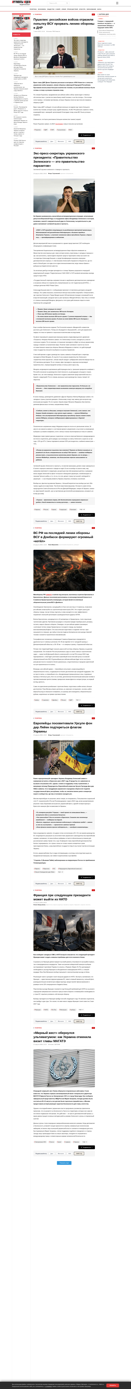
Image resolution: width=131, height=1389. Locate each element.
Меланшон (63, 1009)
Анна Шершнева (53, 544)
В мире (58, 9)
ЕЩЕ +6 (78, 700)
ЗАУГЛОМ (57, 1044)
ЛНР (52, 129)
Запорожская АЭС (40, 1142)
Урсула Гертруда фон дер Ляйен (44, 872)
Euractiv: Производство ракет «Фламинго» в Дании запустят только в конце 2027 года (21, 109)
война (36, 700)
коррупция (62, 509)
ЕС (54, 868)
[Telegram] (108, 3)
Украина (37, 509)
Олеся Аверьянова (39, 904)
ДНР (45, 129)
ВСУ (70, 129)
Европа (37, 868)
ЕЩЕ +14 (60, 872)
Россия (45, 509)
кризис (54, 509)
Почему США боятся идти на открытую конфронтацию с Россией (20, 143)
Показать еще (64, 1163)
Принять (113, 1385)
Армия (63, 9)
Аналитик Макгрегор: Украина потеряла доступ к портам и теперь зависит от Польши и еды (20, 132)
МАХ (69, 141)
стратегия (45, 700)
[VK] (112, 3)
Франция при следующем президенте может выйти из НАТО (21, 77)
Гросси (51, 1142)
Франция (37, 1009)
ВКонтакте (61, 141)
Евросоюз (46, 868)
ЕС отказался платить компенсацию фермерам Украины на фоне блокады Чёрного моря (20, 120)
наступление (61, 129)
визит (59, 1142)
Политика (33, 9)
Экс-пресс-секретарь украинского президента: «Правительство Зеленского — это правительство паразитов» (21, 45)
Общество (51, 9)
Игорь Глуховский (54, 173)
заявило (49, 594)
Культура (82, 9)
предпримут (59, 124)
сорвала (67, 1142)
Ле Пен (53, 1009)
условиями (48, 1386)
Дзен (51, 141)
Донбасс (55, 700)
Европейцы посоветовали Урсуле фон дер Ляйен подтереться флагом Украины (20, 67)
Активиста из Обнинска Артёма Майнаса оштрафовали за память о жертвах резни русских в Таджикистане (21, 99)
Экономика (42, 9)
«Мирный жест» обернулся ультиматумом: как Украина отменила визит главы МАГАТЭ (21, 87)
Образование (91, 9)
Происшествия (72, 9)
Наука (99, 9)
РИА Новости (56, 31)
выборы (72, 1009)
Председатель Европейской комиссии (69, 868)
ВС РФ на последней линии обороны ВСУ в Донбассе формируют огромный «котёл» (20, 56)
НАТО (46, 1009)
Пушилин (37, 129)
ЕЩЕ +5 (81, 1009)
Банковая (73, 509)
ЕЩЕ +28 (82, 509)
